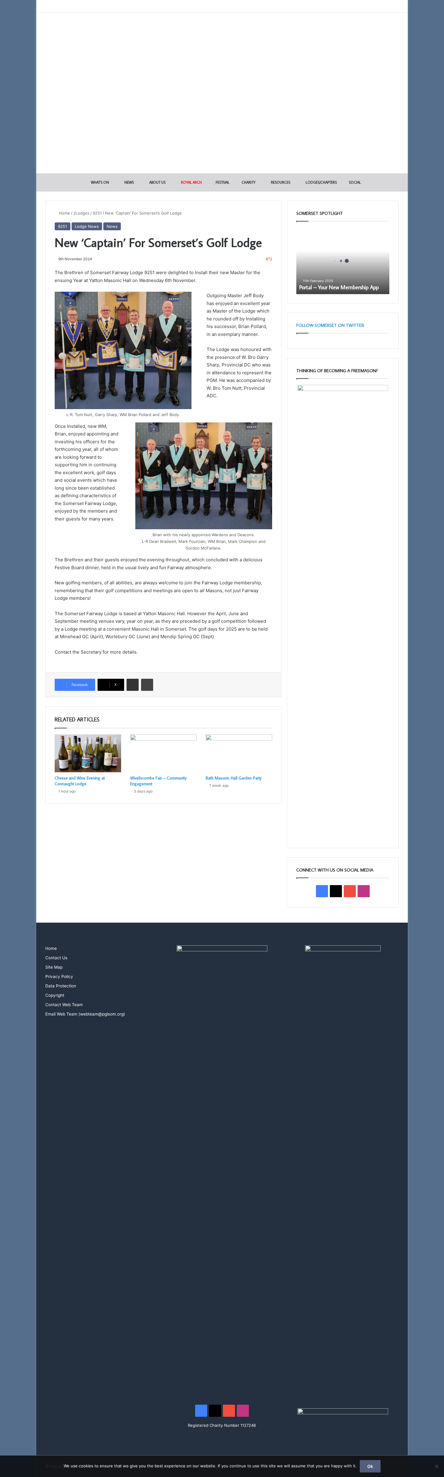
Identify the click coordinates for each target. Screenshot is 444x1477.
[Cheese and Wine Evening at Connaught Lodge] (88, 753)
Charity (248, 182)
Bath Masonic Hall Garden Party (234, 778)
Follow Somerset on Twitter (330, 325)
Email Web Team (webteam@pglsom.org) (85, 1014)
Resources (280, 182)
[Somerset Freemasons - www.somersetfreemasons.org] (222, 34)
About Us (157, 182)
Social (354, 182)
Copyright (54, 995)
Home (64, 213)
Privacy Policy (59, 976)
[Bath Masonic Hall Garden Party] (239, 753)
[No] (436, 1466)
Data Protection (60, 985)
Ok (370, 1466)
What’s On (99, 182)
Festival (222, 182)
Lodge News (87, 226)
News (129, 182)
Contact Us (56, 957)
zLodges (81, 213)
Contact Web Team (64, 1004)
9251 (97, 213)
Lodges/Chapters (321, 182)
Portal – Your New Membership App (339, 287)
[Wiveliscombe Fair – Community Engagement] (163, 753)
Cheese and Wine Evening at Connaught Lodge (80, 780)
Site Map (54, 967)
